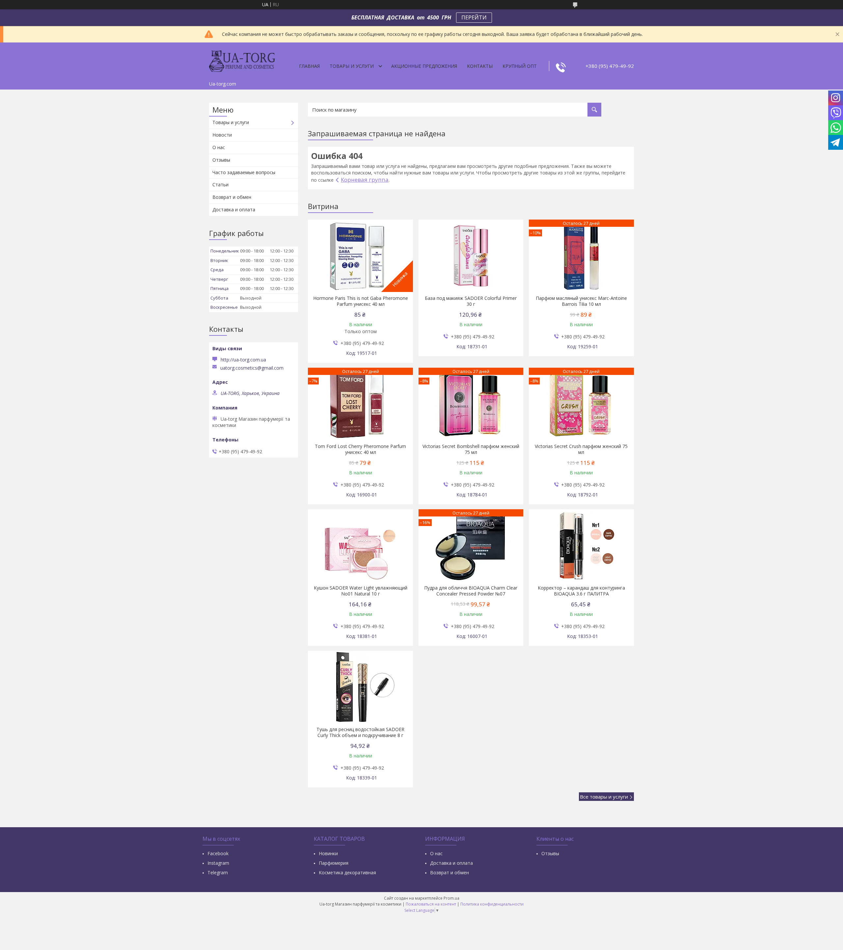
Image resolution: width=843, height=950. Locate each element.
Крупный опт (520, 66)
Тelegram (217, 872)
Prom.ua (451, 898)
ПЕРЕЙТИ (474, 17)
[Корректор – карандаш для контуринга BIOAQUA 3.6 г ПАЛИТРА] (581, 545)
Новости (222, 135)
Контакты (480, 66)
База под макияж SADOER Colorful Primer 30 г (471, 301)
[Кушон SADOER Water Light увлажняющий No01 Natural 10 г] (360, 545)
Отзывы (221, 160)
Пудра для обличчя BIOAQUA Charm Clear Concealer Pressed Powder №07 (470, 591)
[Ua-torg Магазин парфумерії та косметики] (242, 60)
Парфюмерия (333, 863)
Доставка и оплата (233, 209)
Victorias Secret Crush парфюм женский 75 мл (581, 449)
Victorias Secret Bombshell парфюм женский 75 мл (470, 449)
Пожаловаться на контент (431, 904)
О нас (218, 147)
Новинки (328, 853)
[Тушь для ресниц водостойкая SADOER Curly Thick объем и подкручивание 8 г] (360, 687)
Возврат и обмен (231, 197)
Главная (309, 66)
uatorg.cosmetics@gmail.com (252, 368)
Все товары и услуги (604, 796)
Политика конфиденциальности (492, 904)
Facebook (218, 853)
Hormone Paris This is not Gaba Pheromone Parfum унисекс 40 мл (360, 301)
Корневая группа (365, 179)
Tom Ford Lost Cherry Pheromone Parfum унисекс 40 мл (360, 449)
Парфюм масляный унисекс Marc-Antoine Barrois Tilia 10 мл (581, 301)
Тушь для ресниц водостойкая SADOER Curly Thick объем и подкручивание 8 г (360, 732)
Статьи (220, 184)
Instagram (218, 863)
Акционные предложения (424, 66)
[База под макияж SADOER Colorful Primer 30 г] (471, 256)
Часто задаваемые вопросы (243, 172)
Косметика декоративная (347, 872)
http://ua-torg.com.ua (243, 359)
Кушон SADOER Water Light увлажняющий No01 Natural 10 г (360, 591)
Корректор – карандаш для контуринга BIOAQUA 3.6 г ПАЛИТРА (581, 591)
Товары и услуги (352, 66)
